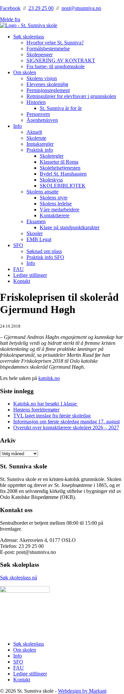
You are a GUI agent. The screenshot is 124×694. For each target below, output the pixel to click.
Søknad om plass (44, 251)
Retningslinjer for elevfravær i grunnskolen (71, 96)
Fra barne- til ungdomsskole (55, 66)
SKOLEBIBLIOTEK (63, 185)
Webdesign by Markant (82, 691)
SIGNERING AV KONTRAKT (60, 60)
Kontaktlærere (54, 215)
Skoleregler (51, 156)
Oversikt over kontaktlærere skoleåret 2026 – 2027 (66, 427)
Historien (36, 102)
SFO (18, 245)
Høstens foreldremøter (36, 409)
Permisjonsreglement (48, 90)
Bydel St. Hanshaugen (63, 174)
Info (17, 126)
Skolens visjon (41, 78)
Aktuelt (34, 132)
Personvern (38, 114)
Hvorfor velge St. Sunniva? (55, 42)
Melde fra (10, 19)
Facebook (10, 8)
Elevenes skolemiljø (47, 84)
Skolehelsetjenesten (60, 168)
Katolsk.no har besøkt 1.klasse (45, 403)
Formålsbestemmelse (48, 48)
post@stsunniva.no (81, 8)
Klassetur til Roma (59, 162)
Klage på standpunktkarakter (70, 227)
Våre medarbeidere (59, 209)
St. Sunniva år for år (61, 108)
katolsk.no (49, 378)
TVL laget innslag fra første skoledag (52, 415)
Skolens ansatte (42, 191)
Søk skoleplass (28, 36)
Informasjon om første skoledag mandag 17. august (66, 421)
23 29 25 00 (41, 8)
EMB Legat (38, 239)
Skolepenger (39, 54)
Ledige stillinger (30, 275)
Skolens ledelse (56, 203)
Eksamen (36, 221)
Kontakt (21, 281)
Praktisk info (39, 150)
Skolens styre (53, 197)
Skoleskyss (51, 180)
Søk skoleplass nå (18, 577)
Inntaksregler (40, 144)
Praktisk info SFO (45, 257)
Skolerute (36, 138)
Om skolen (24, 72)
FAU (18, 269)
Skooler (34, 233)
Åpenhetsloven (42, 120)
